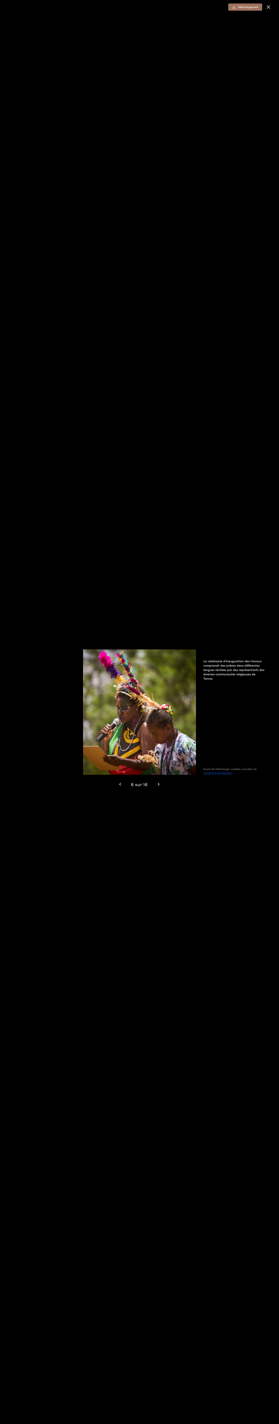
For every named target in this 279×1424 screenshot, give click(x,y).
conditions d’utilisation (217, 773)
